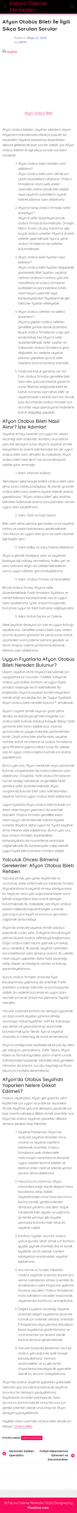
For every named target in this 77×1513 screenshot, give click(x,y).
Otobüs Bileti (23, 1426)
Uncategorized (31, 1437)
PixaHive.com (38, 1508)
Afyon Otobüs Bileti (38, 113)
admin (22, 42)
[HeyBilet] (38, 73)
